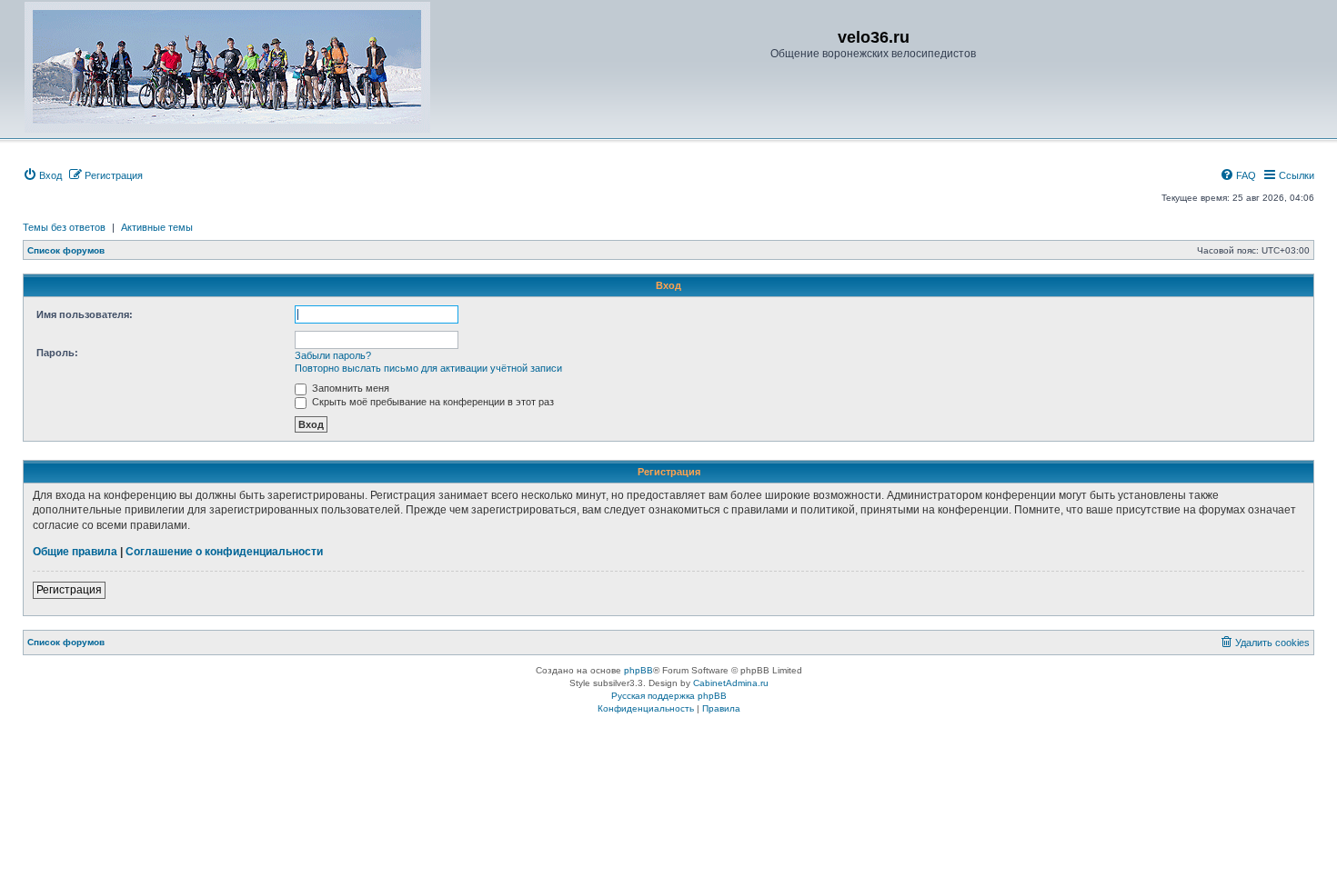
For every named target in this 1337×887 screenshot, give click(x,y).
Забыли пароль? (333, 355)
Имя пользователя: (84, 314)
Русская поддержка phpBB (669, 696)
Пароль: (57, 352)
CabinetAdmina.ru (731, 683)
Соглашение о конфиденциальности (224, 551)
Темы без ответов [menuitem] (64, 227)
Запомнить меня (349, 388)
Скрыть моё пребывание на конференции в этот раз (431, 401)
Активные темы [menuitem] (157, 227)
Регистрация (69, 589)
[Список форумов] (227, 67)
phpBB (638, 670)
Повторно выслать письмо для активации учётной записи (428, 368)
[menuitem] (42, 175)
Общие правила (75, 551)
